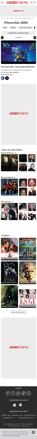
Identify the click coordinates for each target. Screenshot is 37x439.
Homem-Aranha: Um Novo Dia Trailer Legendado (27, 282)
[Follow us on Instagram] (18, 393)
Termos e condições (27, 424)
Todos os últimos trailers (18, 312)
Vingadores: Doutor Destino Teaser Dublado (9, 306)
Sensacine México (24, 417)
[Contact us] (29, 393)
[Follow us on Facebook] (8, 393)
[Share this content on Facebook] (3, 78)
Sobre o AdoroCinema (9, 424)
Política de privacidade (14, 426)
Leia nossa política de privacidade (11, 436)
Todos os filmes (9, 18)
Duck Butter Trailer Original (27, 306)
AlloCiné (4, 415)
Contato (18, 424)
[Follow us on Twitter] (13, 393)
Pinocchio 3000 (17, 18)
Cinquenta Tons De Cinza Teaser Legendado (9, 282)
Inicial (3, 18)
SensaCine (27, 415)
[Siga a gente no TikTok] (23, 393)
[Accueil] (17, 2)
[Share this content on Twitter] (7, 78)
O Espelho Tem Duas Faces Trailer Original (9, 259)
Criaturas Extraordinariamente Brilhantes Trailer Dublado (27, 259)
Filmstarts (15, 415)
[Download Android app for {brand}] (21, 405)
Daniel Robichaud (14, 72)
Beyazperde (7, 417)
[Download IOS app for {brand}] (15, 405)
